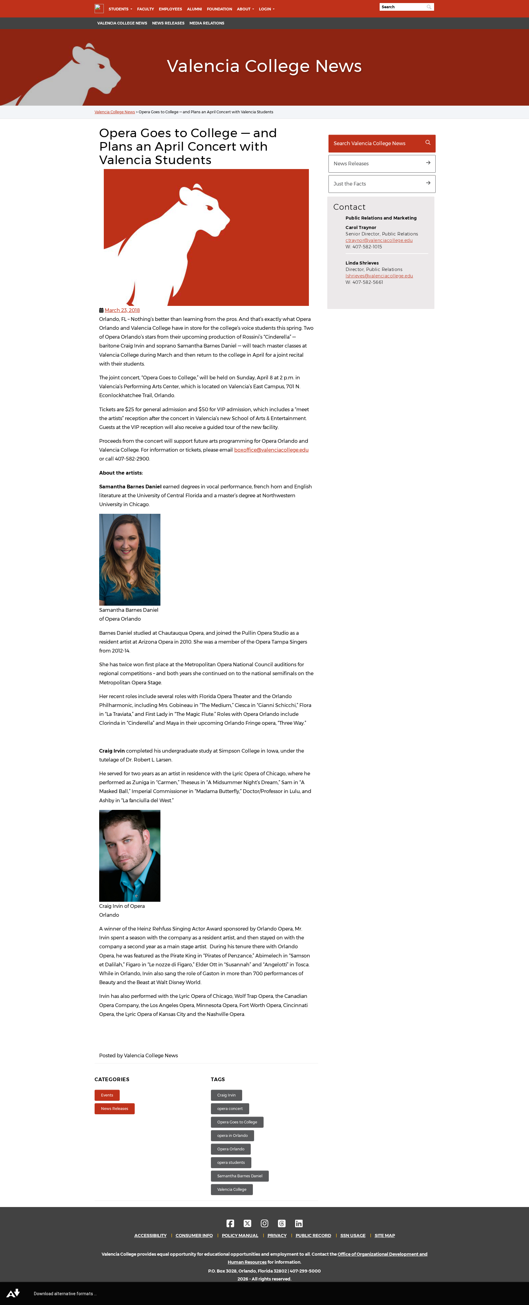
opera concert (230, 1108)
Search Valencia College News (369, 143)
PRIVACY (277, 1235)
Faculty (145, 9)
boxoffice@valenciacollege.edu (271, 450)
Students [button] (119, 9)
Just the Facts (350, 184)
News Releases (168, 23)
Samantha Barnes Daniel (239, 1176)
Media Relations (206, 23)
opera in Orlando (232, 1135)
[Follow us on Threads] (286, 1225)
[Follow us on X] (252, 1225)
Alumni (194, 9)
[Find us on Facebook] (235, 1225)
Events (107, 1095)
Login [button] (265, 9)
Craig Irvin (226, 1095)
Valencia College (231, 1189)
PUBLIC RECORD (313, 1235)
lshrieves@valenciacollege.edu (379, 276)
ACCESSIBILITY (150, 1235)
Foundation (219, 9)
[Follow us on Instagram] (269, 1225)
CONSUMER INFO (194, 1235)
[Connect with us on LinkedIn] (299, 1225)
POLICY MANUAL (240, 1235)
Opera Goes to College (237, 1122)
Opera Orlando (230, 1149)
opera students (231, 1162)
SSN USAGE (353, 1235)
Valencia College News (122, 23)
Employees (170, 9)
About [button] (244, 9)
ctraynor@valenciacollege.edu (379, 240)
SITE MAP (385, 1235)
